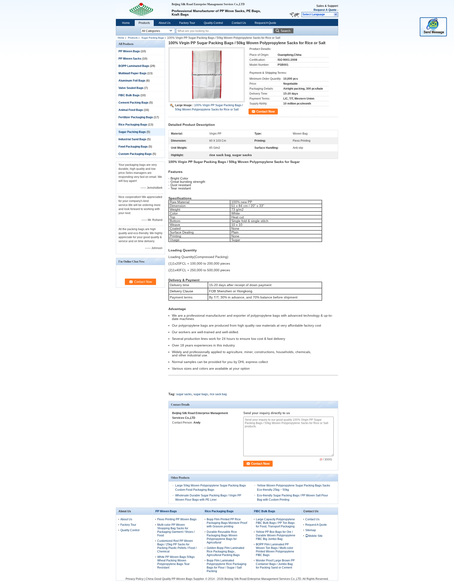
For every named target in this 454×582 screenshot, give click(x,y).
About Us (164, 23)
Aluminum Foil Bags (131, 80)
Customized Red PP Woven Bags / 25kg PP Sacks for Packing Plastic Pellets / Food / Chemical (176, 546)
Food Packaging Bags (133, 146)
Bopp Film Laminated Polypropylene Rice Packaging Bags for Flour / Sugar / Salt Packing (226, 566)
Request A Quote (325, 10)
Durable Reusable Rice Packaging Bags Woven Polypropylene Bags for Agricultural (222, 537)
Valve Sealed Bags (131, 88)
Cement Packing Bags (133, 102)
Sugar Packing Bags (152, 37)
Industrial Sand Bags (132, 139)
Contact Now (265, 111)
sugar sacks (184, 394)
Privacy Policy (135, 579)
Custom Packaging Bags (135, 154)
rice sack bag (218, 394)
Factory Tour (187, 23)
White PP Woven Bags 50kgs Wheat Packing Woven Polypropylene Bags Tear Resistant (176, 562)
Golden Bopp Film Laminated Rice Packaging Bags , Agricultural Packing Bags (225, 551)
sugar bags (200, 394)
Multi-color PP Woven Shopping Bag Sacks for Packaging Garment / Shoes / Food (176, 530)
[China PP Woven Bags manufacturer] (142, 9)
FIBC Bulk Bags (129, 95)
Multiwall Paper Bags (132, 73)
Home (126, 23)
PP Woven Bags (129, 51)
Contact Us (239, 23)
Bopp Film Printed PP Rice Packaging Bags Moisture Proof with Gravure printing (227, 523)
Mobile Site (315, 536)
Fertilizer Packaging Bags (135, 117)
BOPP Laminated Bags (133, 66)
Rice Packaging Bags (132, 124)
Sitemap (310, 530)
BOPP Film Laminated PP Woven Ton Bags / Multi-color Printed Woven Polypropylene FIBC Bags (275, 550)
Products (144, 23)
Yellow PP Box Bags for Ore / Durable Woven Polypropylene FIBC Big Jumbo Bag (275, 535)
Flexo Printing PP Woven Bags (176, 519)
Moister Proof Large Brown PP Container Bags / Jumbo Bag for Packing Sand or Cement (275, 564)
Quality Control (213, 23)
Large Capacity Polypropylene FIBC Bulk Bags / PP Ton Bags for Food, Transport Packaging (275, 523)
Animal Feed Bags (130, 110)
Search (285, 31)
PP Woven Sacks (129, 58)
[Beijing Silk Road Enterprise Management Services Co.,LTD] (336, 15)
